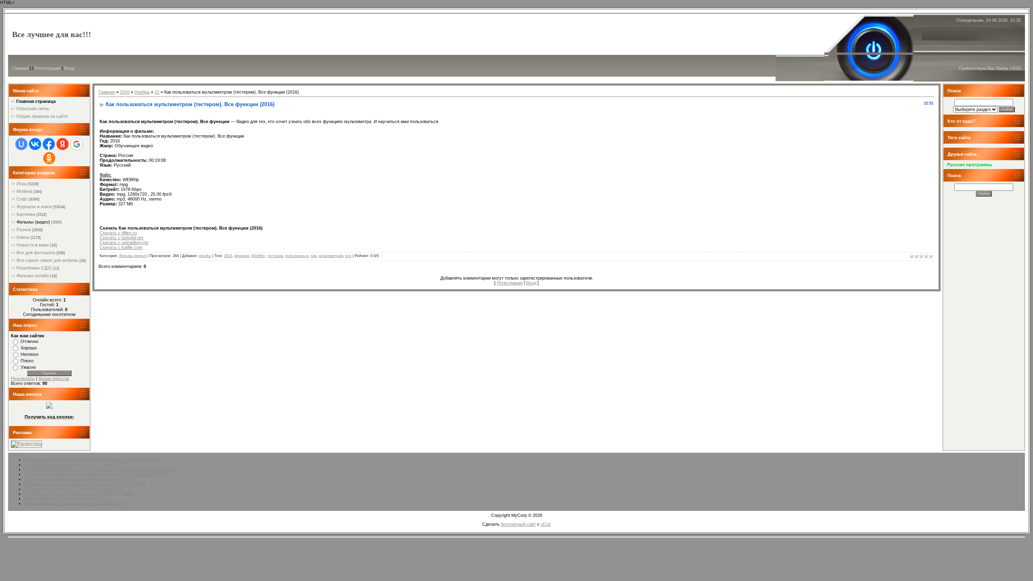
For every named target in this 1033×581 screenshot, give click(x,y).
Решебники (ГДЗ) (34, 267)
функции (241, 256)
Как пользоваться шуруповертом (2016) (65, 498)
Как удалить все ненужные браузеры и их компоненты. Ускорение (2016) (99, 469)
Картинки (26, 214)
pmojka (205, 256)
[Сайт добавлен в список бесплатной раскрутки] (26, 443)
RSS (1016, 68)
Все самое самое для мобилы (47, 260)
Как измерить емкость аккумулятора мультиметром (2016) (84, 483)
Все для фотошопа (36, 252)
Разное (24, 229)
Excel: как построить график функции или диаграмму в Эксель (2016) (95, 474)
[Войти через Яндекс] (62, 144)
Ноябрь (142, 92)
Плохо (27, 360)
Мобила (24, 191)
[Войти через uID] (21, 144)
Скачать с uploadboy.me (124, 242)
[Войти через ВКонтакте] (35, 144)
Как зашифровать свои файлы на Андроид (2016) (74, 503)
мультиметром (331, 256)
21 (157, 92)
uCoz (546, 524)
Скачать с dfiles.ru (118, 232)
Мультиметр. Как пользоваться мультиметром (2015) (79, 493)
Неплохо (29, 354)
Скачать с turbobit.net (121, 237)
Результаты (23, 378)
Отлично (29, 341)
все (348, 256)
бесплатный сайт (518, 524)
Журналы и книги (34, 206)
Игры (22, 183)
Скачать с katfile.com (121, 247)
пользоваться (297, 256)
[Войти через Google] (76, 144)
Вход (69, 68)
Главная (20, 68)
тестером (275, 256)
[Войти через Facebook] (49, 144)
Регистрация (48, 68)
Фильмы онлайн (33, 275)
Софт (22, 198)
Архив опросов (53, 378)
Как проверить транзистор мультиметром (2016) (73, 488)
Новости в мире (33, 244)
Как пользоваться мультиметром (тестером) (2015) (77, 464)
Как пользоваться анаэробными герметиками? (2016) (79, 479)
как (313, 256)
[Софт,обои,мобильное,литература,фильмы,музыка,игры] (49, 407)
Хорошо (29, 347)
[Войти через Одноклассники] (49, 158)
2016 (125, 92)
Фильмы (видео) (33, 221)
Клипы (23, 237)
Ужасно (28, 367)
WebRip (258, 256)
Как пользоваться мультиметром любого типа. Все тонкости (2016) (93, 459)
